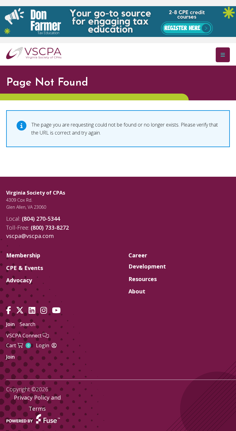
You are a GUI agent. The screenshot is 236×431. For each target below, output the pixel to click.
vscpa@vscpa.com (30, 236)
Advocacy (19, 280)
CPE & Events (24, 268)
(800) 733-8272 (50, 227)
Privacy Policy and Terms (37, 403)
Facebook (8, 310)
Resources (142, 279)
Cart (17, 345)
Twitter (20, 310)
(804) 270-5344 (41, 218)
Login (42, 345)
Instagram (43, 310)
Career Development (147, 261)
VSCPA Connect (24, 335)
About (136, 291)
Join (10, 324)
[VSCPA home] (33, 52)
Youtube (56, 310)
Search (27, 324)
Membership (23, 255)
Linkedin (32, 310)
